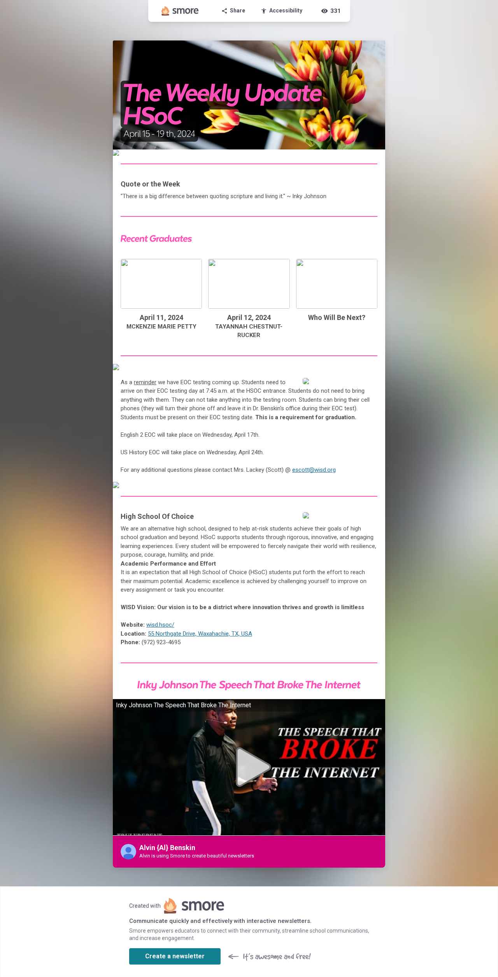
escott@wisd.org (314, 469)
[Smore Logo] (180, 11)
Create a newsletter (175, 956)
